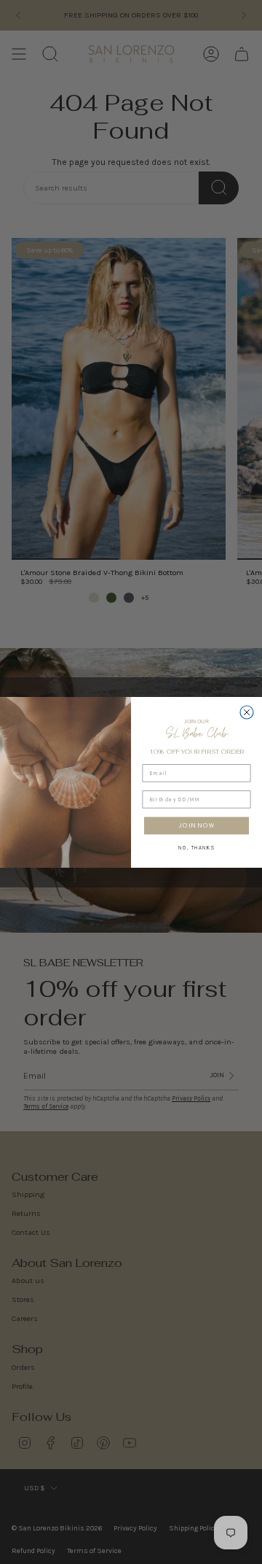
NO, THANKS (196, 847)
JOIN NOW (196, 825)
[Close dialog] (246, 712)
